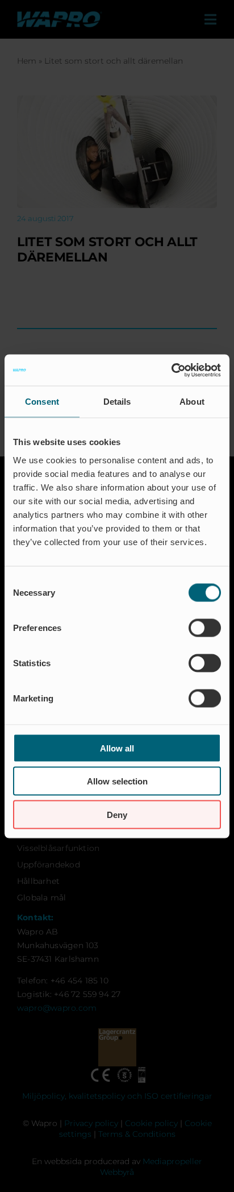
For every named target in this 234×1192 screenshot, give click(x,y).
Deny (117, 814)
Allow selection (117, 781)
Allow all (117, 748)
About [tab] (191, 401)
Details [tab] (117, 401)
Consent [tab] (42, 401)
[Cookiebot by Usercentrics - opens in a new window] (171, 370)
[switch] (205, 627)
